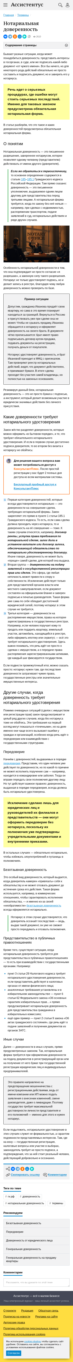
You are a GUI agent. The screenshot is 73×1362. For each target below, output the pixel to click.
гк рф (11, 1196)
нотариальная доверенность (26, 1203)
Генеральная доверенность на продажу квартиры (31, 1259)
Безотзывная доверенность (23, 1223)
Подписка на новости (16, 1316)
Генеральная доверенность (23, 1249)
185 (23, 179)
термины (57, 1203)
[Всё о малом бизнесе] (27, 5)
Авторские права (14, 1322)
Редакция (27, 1310)
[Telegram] (10, 37)
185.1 (30, 179)
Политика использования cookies (24, 1334)
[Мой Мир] (20, 37)
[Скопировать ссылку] (29, 37)
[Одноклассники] (15, 37)
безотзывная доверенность (43, 905)
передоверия (11, 763)
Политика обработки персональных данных (30, 1328)
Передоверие (14, 1231)
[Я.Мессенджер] (24, 37)
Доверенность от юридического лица (29, 1240)
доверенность (31, 1196)
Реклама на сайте (46, 1316)
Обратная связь (48, 1310)
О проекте (9, 1310)
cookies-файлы (32, 1341)
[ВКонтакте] (5, 37)
